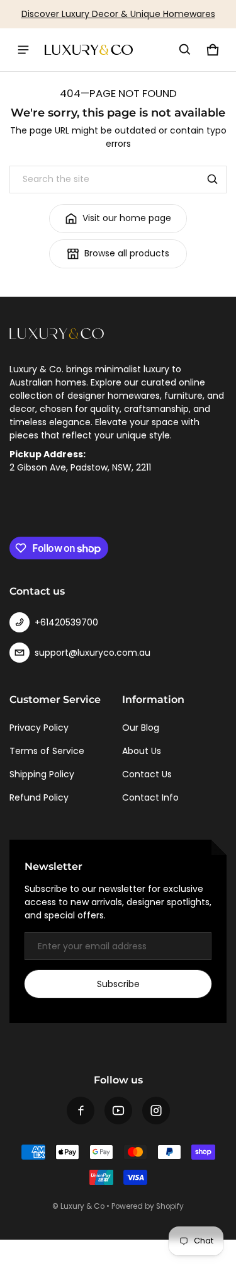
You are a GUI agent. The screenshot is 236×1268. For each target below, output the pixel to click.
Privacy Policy (39, 727)
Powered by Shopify (147, 1206)
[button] (185, 50)
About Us (141, 751)
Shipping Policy (41, 774)
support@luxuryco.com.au (92, 652)
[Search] (213, 179)
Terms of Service (46, 751)
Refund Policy (39, 797)
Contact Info (150, 797)
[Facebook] (80, 1110)
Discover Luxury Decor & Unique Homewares (118, 14)
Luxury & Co (82, 1206)
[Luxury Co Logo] (89, 50)
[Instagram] (156, 1110)
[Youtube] (118, 1110)
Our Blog (140, 727)
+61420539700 (66, 622)
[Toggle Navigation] (23, 50)
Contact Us (147, 774)
